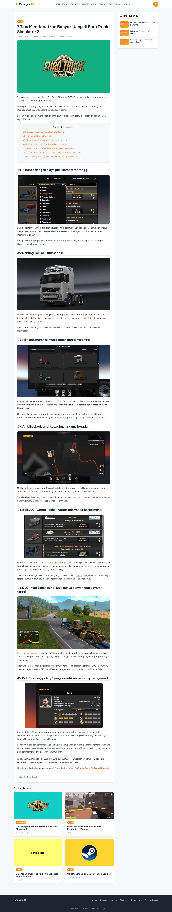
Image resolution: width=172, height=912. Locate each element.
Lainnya (126, 4)
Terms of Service (151, 900)
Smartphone (88, 4)
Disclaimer (124, 900)
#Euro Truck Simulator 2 (28, 777)
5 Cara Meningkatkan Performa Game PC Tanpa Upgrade (81, 768)
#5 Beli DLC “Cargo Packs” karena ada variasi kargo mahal (49, 148)
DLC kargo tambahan (58, 562)
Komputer (60, 4)
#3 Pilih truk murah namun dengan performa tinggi (45, 140)
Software (21, 822)
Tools (102, 4)
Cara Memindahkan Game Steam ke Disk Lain (89, 873)
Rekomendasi (114, 4)
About (94, 900)
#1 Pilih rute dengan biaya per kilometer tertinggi (44, 132)
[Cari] (155, 4)
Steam (79, 575)
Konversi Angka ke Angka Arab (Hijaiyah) (142, 23)
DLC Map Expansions (27, 653)
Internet (74, 4)
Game (27, 17)
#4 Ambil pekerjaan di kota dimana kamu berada (44, 144)
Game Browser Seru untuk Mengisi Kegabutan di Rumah (84, 827)
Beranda (20, 17)
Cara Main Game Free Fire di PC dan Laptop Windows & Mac (37, 875)
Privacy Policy (136, 900)
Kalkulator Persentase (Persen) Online (142, 32)
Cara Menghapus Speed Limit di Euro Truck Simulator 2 (37, 827)
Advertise (113, 900)
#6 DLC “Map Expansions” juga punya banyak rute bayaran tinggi (52, 152)
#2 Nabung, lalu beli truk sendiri (37, 136)
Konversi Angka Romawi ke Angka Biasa (141, 41)
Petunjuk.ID (20, 900)
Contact (103, 900)
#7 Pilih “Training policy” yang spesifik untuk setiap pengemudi (50, 156)
